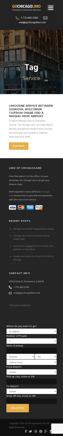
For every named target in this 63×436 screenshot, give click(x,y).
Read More (19, 146)
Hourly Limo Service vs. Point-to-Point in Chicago (33, 258)
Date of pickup (14, 346)
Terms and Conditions (19, 305)
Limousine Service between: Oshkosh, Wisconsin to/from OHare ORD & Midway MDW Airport (31, 111)
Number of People (16, 336)
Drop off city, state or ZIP (21, 396)
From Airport (14, 367)
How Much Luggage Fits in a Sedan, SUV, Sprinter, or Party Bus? (33, 247)
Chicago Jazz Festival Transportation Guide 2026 (31, 237)
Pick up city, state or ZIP (20, 377)
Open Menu (50, 7)
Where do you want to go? (21, 326)
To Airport (12, 386)
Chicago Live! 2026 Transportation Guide (33, 229)
